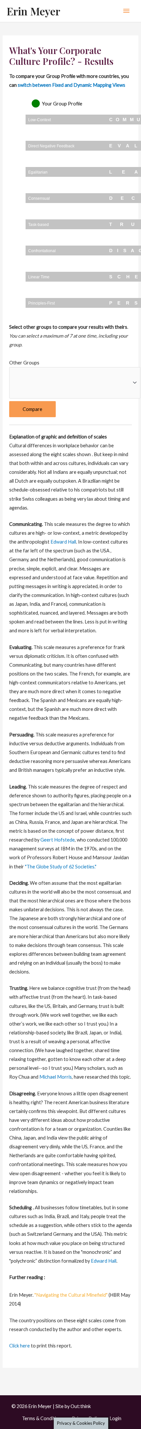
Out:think (80, 1406)
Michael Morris (55, 1077)
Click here (19, 1345)
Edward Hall (63, 542)
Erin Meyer (33, 11)
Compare (32, 409)
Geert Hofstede (57, 840)
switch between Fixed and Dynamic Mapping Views (71, 85)
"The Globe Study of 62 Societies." (60, 866)
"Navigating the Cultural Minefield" (71, 1295)
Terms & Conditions (43, 1418)
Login (115, 1418)
